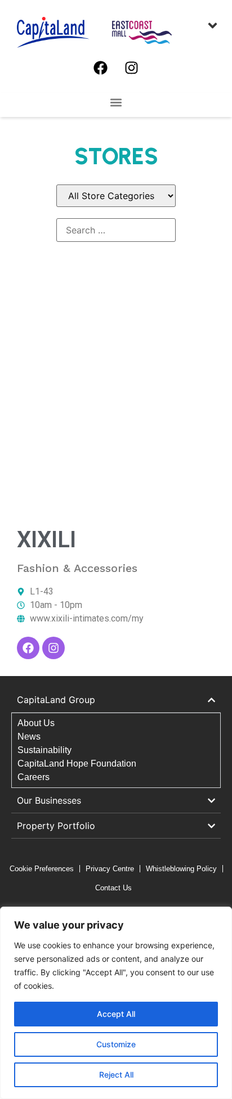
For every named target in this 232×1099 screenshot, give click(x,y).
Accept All (116, 1014)
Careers (33, 777)
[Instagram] (132, 67)
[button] (116, 102)
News (29, 736)
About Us (36, 723)
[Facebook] (101, 67)
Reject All (116, 1074)
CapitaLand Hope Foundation (76, 763)
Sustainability (44, 750)
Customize (116, 1044)
